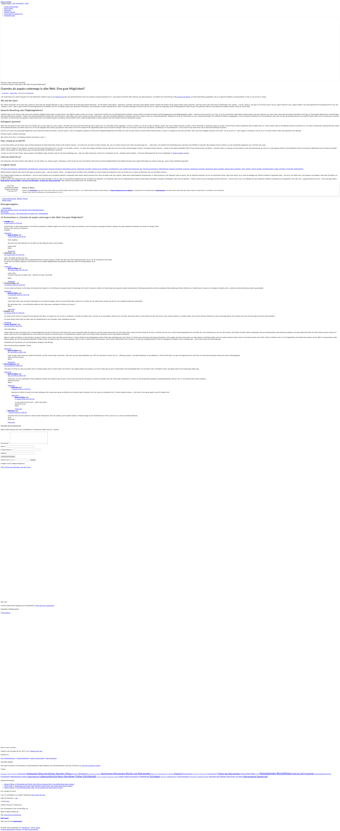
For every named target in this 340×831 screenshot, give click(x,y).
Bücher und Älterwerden (138, 773)
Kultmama (14, 387)
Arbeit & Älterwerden (11, 7)
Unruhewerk (33, 190)
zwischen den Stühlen (217, 777)
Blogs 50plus (8, 8)
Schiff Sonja (8, 786)
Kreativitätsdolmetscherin (322, 774)
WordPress (25, 828)
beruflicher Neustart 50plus (58, 773)
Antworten (7, 233)
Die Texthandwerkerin (8, 758)
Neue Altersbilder (66, 776)
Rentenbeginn (134, 777)
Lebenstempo (33, 776)
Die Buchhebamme (23, 758)
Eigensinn (178, 774)
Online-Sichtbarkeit (85, 776)
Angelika (7, 221)
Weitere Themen (9, 12)
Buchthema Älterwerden (113, 773)
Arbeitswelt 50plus (35, 773)
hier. (8, 801)
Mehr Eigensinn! (51, 758)
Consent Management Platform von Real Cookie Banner (19, 829)
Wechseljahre (193, 776)
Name (3, 446)
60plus (9, 774)
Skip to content (6, 1)
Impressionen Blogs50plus (275, 773)
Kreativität (309, 773)
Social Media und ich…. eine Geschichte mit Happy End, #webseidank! (24, 212)
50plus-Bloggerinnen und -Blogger (121, 190)
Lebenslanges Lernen (18, 777)
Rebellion (116, 776)
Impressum (5, 818)
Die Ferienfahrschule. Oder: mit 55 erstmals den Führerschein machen (39, 788)
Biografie (75, 774)
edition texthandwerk (37, 758)
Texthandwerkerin (183, 777)
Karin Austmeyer (10, 364)
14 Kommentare (29, 93)
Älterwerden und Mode (234, 777)
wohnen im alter (203, 777)
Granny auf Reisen (184, 97)
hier (16, 798)
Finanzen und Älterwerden (199, 774)
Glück (257, 774)
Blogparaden (83, 774)
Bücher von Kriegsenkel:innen (159, 774)
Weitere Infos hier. (36, 751)
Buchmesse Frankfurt (95, 774)
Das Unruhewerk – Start (21, 3)
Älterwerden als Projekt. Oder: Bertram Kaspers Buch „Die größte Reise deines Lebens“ (45, 784)
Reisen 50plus (7, 200)
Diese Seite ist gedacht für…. (13, 14)
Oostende (99, 776)
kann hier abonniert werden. (91, 765)
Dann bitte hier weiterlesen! (45, 605)
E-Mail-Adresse (6, 450)
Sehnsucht (163, 776)
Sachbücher (144, 777)
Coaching (171, 774)
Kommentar (5, 443)
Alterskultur (22, 774)
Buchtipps (7, 10)
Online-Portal (59, 97)
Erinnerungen (188, 774)
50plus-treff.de (178, 153)
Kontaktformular (9, 15)
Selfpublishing (171, 777)
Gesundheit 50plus (248, 774)
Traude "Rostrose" (10, 324)
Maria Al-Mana (13, 93)
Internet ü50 (298, 773)
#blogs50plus (4, 774)
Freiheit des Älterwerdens (228, 774)
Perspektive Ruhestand (107, 776)
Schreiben (155, 776)
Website (3, 453)
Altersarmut (14, 774)
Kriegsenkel (5, 777)
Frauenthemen (211, 774)
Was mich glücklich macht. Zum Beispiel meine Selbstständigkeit (22, 209)
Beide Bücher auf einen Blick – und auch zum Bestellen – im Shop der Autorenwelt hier (31, 180)
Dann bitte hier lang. (38, 795)
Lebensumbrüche (48, 776)
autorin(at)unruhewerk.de (12, 815)
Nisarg (38, 828)
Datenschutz (17, 821)
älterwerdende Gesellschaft (255, 776)
